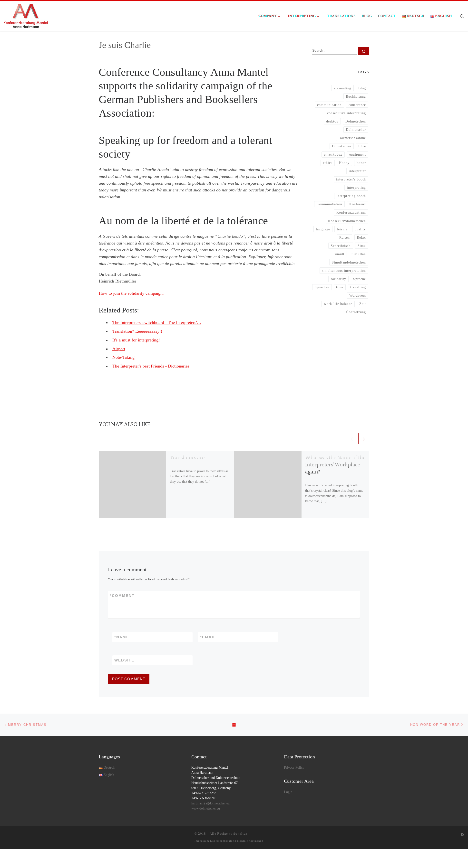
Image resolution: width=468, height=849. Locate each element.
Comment (122, 596)
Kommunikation (329, 204)
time (339, 287)
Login (288, 792)
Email (208, 637)
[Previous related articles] (351, 438)
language (323, 229)
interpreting (356, 187)
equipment (357, 154)
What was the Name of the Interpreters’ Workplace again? (335, 465)
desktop (332, 121)
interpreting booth (351, 196)
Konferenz (357, 204)
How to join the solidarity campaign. (131, 293)
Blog (362, 88)
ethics (327, 163)
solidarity (338, 279)
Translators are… (189, 458)
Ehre (362, 146)
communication (329, 105)
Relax (361, 237)
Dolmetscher (356, 130)
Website (124, 660)
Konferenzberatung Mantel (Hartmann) (236, 840)
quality (360, 229)
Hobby (344, 163)
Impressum (202, 840)
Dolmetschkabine (352, 138)
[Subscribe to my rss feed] (462, 835)
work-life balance (338, 304)
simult (339, 254)
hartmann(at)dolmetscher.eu (210, 803)
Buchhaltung (356, 96)
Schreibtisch (341, 246)
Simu (362, 246)
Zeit (362, 304)
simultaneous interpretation (344, 271)
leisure (342, 229)
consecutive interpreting (346, 113)
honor (361, 163)
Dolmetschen (355, 121)
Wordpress (357, 295)
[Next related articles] (363, 438)
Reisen (344, 237)
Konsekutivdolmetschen (347, 221)
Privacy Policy (294, 767)
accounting (342, 88)
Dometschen (341, 146)
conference (357, 105)
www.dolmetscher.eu (205, 808)
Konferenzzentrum (351, 212)
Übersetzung (356, 312)
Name (121, 637)
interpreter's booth (351, 179)
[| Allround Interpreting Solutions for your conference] (26, 15)
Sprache (359, 279)
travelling (358, 287)
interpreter (357, 171)
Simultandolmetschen (349, 262)
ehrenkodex (333, 154)
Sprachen (322, 287)
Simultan (358, 254)
